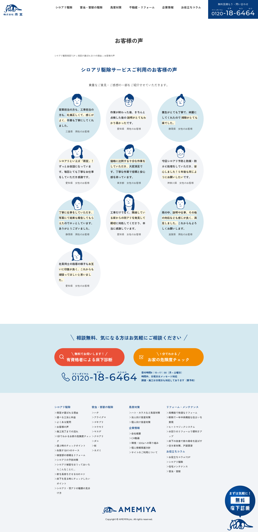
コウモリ (99, 427)
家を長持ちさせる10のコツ (71, 474)
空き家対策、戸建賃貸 (181, 445)
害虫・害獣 (175, 471)
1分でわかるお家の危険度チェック (74, 438)
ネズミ (97, 450)
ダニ (96, 441)
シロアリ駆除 (176, 462)
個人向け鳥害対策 (140, 422)
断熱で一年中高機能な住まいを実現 (185, 420)
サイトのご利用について (144, 452)
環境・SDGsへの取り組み (145, 443)
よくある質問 (64, 422)
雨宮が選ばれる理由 (67, 412)
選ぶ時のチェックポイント (71, 445)
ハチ (96, 412)
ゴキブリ (99, 422)
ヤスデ (97, 431)
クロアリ (99, 436)
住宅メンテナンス (178, 466)
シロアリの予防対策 (67, 459)
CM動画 (135, 438)
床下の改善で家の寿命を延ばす (185, 441)
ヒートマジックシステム (182, 427)
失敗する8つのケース (68, 450)
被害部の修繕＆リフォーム (71, 455)
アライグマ (100, 417)
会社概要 (136, 433)
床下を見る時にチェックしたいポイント (73, 481)
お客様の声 (63, 427)
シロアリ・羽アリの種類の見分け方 (73, 491)
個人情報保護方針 (140, 447)
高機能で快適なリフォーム (183, 412)
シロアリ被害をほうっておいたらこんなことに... (73, 467)
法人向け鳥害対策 (140, 417)
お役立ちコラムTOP (179, 457)
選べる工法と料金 (66, 417)
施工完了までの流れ (67, 431)
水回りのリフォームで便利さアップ (185, 434)
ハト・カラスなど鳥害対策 (145, 412)
